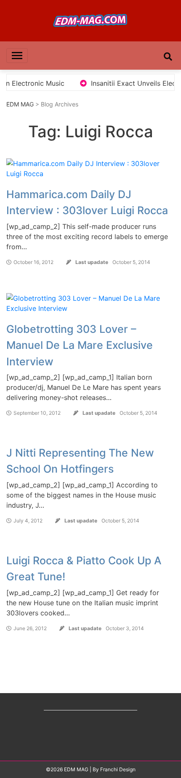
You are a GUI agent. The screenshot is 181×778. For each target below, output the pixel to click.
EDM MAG (20, 104)
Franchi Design (118, 769)
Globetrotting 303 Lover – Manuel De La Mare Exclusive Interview (79, 345)
